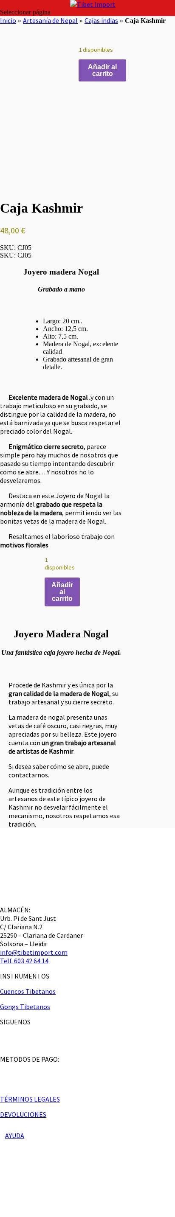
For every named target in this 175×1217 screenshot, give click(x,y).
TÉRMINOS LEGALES (30, 1099)
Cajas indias (101, 20)
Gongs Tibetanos (25, 1006)
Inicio (8, 20)
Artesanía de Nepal (50, 20)
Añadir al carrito (102, 70)
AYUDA (14, 1135)
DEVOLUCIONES (23, 1114)
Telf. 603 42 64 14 (24, 960)
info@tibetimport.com (34, 952)
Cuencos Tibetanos (28, 991)
